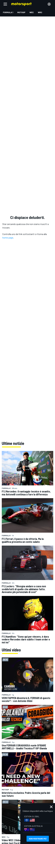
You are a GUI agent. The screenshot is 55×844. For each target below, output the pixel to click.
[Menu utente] (49, 4)
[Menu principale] (5, 4)
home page (7, 237)
